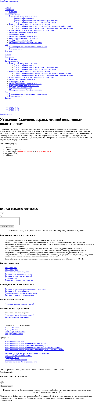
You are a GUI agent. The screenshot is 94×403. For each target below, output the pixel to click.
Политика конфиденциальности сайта (15, 366)
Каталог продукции (12, 14)
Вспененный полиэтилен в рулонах (23, 16)
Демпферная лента (16, 34)
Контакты (8, 51)
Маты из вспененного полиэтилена (23, 32)
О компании (9, 10)
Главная (8, 8)
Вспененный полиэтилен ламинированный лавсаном (35, 22)
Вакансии (13, 12)
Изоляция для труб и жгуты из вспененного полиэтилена (31, 30)
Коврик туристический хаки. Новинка (24, 39)
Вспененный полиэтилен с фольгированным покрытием (36, 20)
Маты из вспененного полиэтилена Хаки (25, 36)
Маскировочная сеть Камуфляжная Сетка (25, 43)
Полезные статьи (15, 49)
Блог (6, 45)
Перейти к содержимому (9, 1)
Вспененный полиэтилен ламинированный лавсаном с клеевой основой (42, 26)
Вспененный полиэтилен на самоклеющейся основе (29, 24)
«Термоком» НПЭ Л (45, 152)
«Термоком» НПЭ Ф (25, 152)
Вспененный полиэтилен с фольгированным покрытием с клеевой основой (43, 28)
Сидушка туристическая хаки (20, 41)
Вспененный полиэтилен (24, 18)
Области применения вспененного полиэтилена (28, 47)
